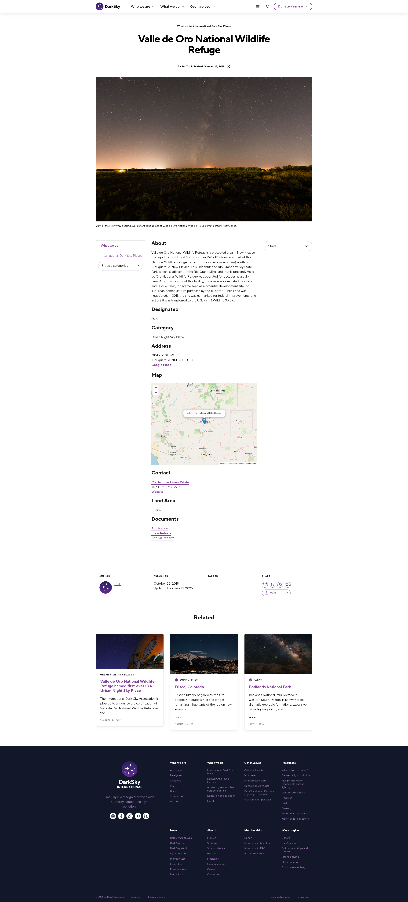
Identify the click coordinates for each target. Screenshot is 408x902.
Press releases (178, 869)
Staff (185, 66)
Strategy (212, 843)
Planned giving (290, 856)
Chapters (175, 780)
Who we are (140, 6)
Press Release (161, 533)
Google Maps (161, 365)
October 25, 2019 (208, 66)
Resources (289, 763)
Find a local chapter (255, 780)
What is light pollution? (295, 770)
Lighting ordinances (293, 792)
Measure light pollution (258, 799)
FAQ (284, 803)
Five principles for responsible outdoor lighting (293, 784)
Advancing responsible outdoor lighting (220, 789)
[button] (204, 421)
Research (287, 797)
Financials (213, 858)
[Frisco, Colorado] (204, 654)
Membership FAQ (254, 848)
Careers (211, 869)
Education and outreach (221, 795)
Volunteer (250, 775)
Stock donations (291, 862)
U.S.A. (178, 717)
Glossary (287, 808)
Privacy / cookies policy (279, 897)
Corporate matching (293, 867)
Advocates (176, 770)
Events (211, 801)
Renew (248, 838)
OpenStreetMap (238, 463)
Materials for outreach (295, 813)
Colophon (135, 897)
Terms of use (303, 897)
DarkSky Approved (181, 838)
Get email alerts (253, 770)
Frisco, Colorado (189, 687)
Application (159, 528)
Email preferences (255, 853)
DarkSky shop (290, 843)
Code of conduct (217, 864)
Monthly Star (177, 858)
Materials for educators (295, 818)
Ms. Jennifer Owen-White (170, 482)
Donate (286, 838)
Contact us (213, 874)
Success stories (216, 848)
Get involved (200, 6)
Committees (177, 796)
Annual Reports (162, 538)
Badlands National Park (270, 687)
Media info (176, 874)
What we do (170, 6)
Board (173, 791)
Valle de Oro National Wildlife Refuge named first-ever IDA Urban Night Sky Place (127, 686)
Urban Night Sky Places (117, 675)
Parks (258, 680)
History (211, 853)
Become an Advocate (256, 786)
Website (157, 492)
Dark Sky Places (179, 843)
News (174, 830)
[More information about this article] (227, 66)
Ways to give (290, 830)
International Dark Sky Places (213, 26)
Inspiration (176, 864)
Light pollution (178, 853)
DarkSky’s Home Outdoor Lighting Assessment (259, 793)
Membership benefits (257, 843)
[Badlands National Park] (278, 654)
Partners (175, 801)
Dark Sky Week (179, 848)
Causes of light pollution (296, 775)
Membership (253, 830)
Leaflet (225, 463)
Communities (188, 680)
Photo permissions (156, 897)
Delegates (176, 775)
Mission (211, 838)
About (211, 830)
